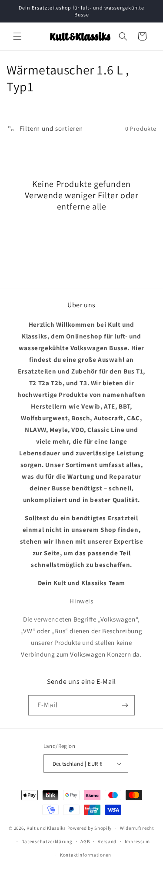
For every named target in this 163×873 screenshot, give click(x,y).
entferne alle (81, 206)
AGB (85, 841)
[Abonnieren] (124, 705)
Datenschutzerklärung (47, 841)
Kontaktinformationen (85, 855)
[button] (17, 36)
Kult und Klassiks (46, 828)
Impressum (137, 841)
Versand (107, 841)
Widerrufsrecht (137, 828)
